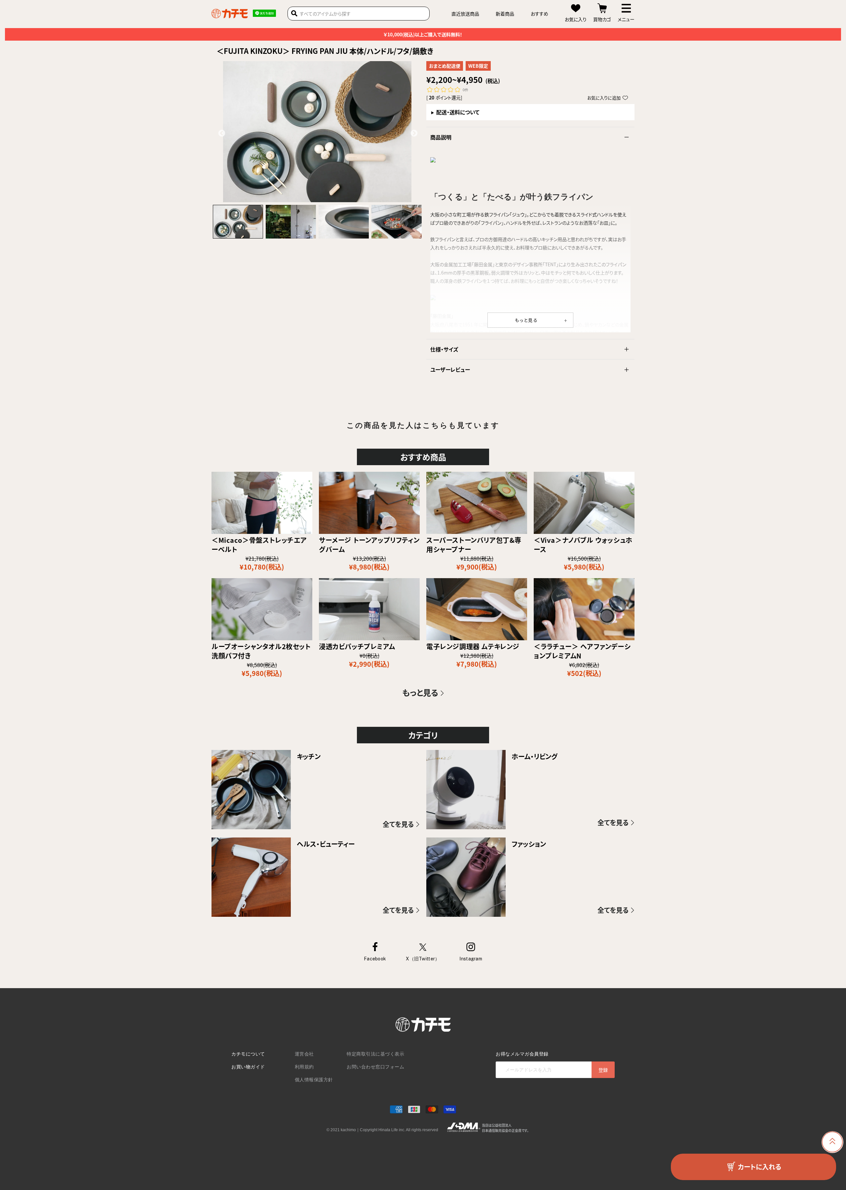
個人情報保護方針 (314, 1079)
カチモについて (248, 1054)
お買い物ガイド (248, 1066)
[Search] (294, 13)
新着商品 (505, 13)
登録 (603, 1069)
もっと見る (526, 320)
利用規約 (304, 1066)
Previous (221, 133)
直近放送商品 (465, 13)
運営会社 (304, 1054)
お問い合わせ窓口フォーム (375, 1066)
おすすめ (539, 13)
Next (413, 133)
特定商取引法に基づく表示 (375, 1054)
